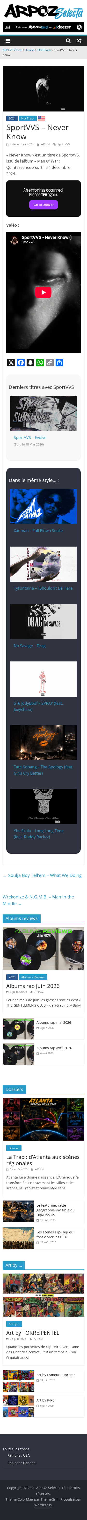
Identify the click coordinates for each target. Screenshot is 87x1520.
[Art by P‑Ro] (18, 1398)
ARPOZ (46, 144)
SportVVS (64, 144)
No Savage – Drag (30, 645)
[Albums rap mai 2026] (18, 1020)
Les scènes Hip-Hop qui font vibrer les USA (55, 1234)
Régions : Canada (21, 1463)
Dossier (14, 1148)
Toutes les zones (16, 1449)
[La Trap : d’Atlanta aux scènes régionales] (43, 1100)
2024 (12, 118)
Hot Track (27, 118)
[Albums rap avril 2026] (18, 1045)
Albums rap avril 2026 (54, 1047)
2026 (12, 977)
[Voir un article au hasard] (79, 41)
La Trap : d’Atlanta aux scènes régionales (43, 1160)
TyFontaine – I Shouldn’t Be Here (43, 588)
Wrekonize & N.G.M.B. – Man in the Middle (38, 900)
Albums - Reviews (33, 977)
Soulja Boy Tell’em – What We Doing (42, 875)
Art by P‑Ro (45, 1400)
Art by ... (14, 1324)
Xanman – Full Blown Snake (38, 530)
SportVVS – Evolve (30, 437)
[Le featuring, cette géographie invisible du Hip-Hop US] (18, 1203)
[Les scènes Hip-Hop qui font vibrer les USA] (18, 1230)
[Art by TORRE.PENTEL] (43, 1276)
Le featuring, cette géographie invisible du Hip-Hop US (55, 1210)
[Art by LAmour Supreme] (18, 1372)
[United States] (41, 118)
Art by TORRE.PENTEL (32, 1332)
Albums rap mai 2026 (53, 1022)
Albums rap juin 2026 (33, 985)
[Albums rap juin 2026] (43, 929)
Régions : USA (18, 1455)
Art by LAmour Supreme (55, 1374)
